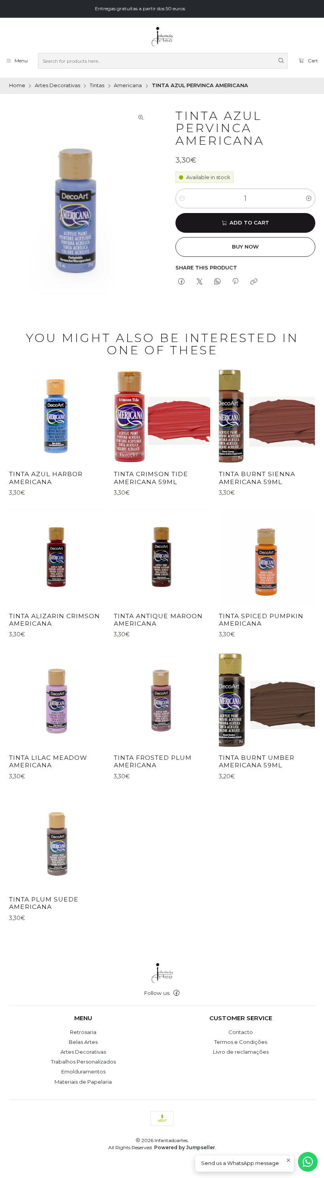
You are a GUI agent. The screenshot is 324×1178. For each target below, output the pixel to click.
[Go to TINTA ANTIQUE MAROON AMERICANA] (162, 558)
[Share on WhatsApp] (217, 281)
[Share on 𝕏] (199, 281)
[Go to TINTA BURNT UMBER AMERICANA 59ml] (267, 700)
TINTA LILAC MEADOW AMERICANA (48, 761)
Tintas (97, 85)
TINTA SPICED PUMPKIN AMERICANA (261, 620)
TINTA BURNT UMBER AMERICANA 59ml (256, 761)
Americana (128, 85)
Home (17, 85)
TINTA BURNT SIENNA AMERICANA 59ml (257, 478)
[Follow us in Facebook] (176, 993)
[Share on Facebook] (181, 281)
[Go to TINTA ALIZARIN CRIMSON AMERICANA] (57, 558)
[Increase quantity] (309, 198)
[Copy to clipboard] (253, 281)
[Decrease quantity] (182, 198)
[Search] (281, 61)
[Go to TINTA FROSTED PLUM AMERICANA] (162, 700)
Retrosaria (83, 1032)
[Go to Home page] (162, 37)
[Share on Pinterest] (235, 281)
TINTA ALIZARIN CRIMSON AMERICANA (54, 620)
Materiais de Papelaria (83, 1082)
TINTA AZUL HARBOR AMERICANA (46, 478)
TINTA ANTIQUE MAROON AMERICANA (158, 620)
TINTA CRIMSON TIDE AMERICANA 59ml (151, 478)
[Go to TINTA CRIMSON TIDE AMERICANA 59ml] (162, 416)
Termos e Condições (240, 1042)
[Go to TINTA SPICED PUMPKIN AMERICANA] (267, 558)
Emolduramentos (83, 1071)
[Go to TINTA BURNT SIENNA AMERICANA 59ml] (267, 416)
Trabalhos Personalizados (83, 1061)
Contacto (240, 1032)
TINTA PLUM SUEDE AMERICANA (44, 903)
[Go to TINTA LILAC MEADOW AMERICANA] (57, 700)
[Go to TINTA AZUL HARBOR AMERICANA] (57, 416)
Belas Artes (83, 1042)
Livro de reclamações (241, 1052)
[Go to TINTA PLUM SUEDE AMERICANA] (57, 841)
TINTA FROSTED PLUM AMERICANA (153, 761)
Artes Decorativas (57, 85)
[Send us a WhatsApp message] (308, 1162)
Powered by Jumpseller (184, 1147)
